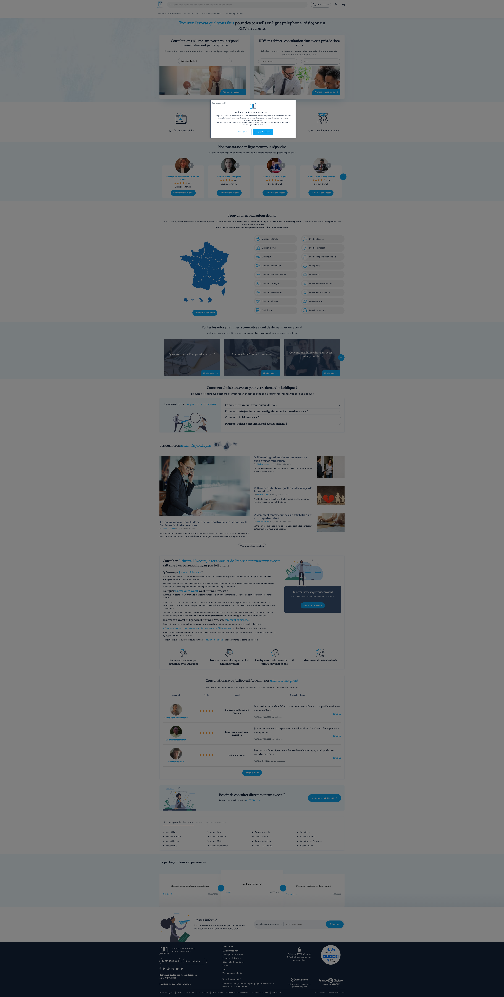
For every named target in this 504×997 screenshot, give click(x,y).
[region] (253, 119)
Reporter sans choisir (219, 103)
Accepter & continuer (263, 132)
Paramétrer (242, 132)
